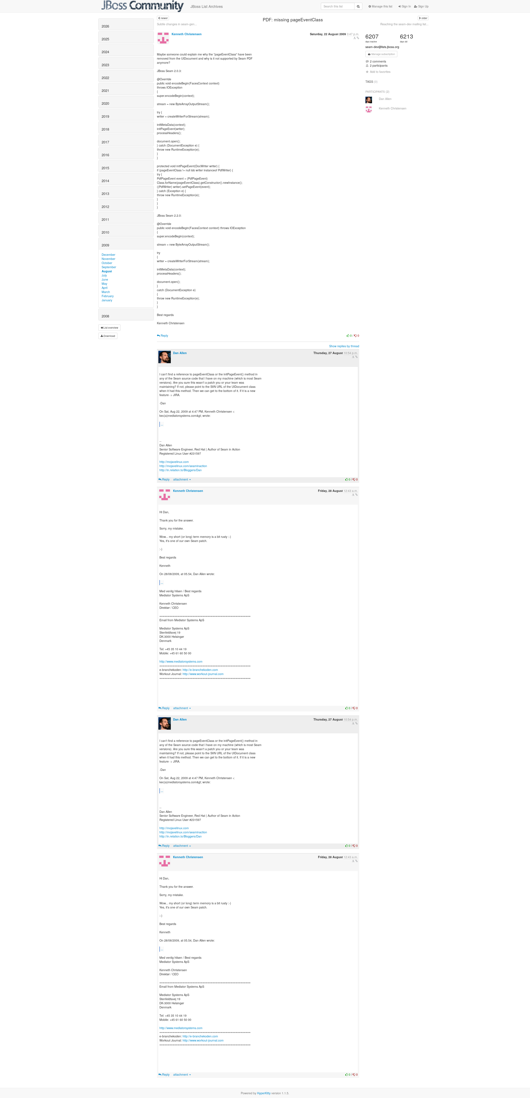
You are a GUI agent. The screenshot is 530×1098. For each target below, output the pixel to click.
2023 (105, 64)
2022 (105, 77)
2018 (105, 129)
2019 (105, 116)
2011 (105, 219)
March (106, 292)
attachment (181, 479)
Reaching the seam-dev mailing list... (404, 24)
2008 (105, 316)
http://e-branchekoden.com (200, 670)
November (108, 259)
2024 (105, 51)
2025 (105, 38)
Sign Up (423, 6)
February (108, 296)
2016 (105, 154)
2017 (105, 141)
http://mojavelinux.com (174, 462)
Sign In (406, 6)
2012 (105, 206)
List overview (110, 327)
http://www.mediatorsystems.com (180, 661)
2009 (105, 245)
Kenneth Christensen (187, 34)
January (107, 300)
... (162, 424)
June (105, 279)
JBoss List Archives (206, 6)
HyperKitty (264, 1093)
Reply (164, 335)
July (104, 275)
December (108, 254)
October (107, 263)
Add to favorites (380, 72)
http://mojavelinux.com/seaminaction (183, 466)
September (109, 267)
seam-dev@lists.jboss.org (382, 47)
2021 (105, 90)
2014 (105, 180)
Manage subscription (383, 54)
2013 (105, 193)
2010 (105, 232)
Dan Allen (180, 353)
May (104, 283)
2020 (105, 103)
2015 (105, 167)
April (104, 288)
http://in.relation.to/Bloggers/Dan (180, 470)
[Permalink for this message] (358, 38)
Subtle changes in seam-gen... (177, 24)
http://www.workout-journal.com (203, 674)
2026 (105, 26)
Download (109, 336)
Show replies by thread (344, 346)
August (107, 271)
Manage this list (381, 6)
